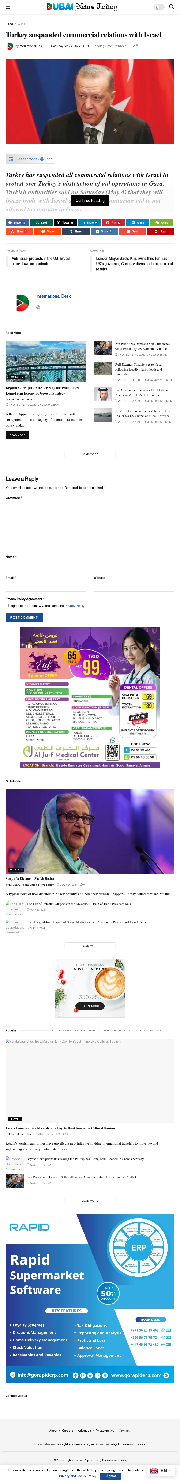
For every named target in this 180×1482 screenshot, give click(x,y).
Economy (16, 377)
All (53, 1030)
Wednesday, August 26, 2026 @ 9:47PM (144, 421)
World (21, 23)
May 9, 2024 (37, 928)
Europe (79, 1030)
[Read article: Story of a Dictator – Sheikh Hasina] (90, 831)
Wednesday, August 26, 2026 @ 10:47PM (144, 401)
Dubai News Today (114, 1460)
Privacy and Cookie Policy (77, 1476)
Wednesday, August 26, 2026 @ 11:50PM (144, 380)
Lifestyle (109, 1030)
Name (11, 556)
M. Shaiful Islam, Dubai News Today (31, 884)
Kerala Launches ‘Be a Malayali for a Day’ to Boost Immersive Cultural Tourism (60, 1128)
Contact (124, 1430)
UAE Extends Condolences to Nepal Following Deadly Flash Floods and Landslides (138, 369)
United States (143, 1030)
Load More (90, 454)
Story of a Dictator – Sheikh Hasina (30, 878)
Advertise (84, 1430)
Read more (19, 435)
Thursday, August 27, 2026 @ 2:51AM (33, 404)
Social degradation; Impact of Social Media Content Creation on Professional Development (87, 922)
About (53, 1430)
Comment (14, 497)
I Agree (110, 1476)
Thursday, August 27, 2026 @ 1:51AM (142, 354)
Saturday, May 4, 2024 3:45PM (71, 46)
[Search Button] (171, 7)
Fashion (93, 1030)
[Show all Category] (170, 1030)
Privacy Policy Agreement (25, 599)
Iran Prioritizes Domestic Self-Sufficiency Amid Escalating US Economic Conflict (81, 1177)
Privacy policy (105, 1430)
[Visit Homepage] (82, 7)
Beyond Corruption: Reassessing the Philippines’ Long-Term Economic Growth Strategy (42, 390)
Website (99, 578)
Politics (15, 869)
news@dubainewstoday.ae (75, 1444)
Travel (15, 1119)
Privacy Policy (75, 606)
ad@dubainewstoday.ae (128, 1444)
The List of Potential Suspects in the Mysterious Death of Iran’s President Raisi (79, 903)
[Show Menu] (8, 7)
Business (65, 1030)
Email (11, 577)
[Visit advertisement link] (90, 697)
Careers (67, 1430)
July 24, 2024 (68, 884)
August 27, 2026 (49, 1134)
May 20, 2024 (38, 909)
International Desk (31, 46)
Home (9, 23)
